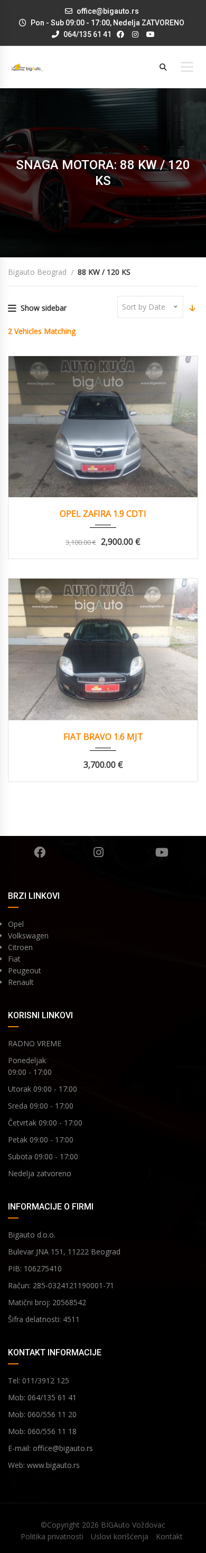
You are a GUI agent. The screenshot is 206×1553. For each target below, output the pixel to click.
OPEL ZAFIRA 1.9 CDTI (103, 513)
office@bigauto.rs (108, 11)
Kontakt (169, 1536)
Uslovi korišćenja (119, 1536)
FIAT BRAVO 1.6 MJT (103, 736)
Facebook (39, 852)
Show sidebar (44, 308)
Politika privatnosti (52, 1536)
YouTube (162, 852)
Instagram (98, 852)
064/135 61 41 (86, 34)
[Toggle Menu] (187, 67)
